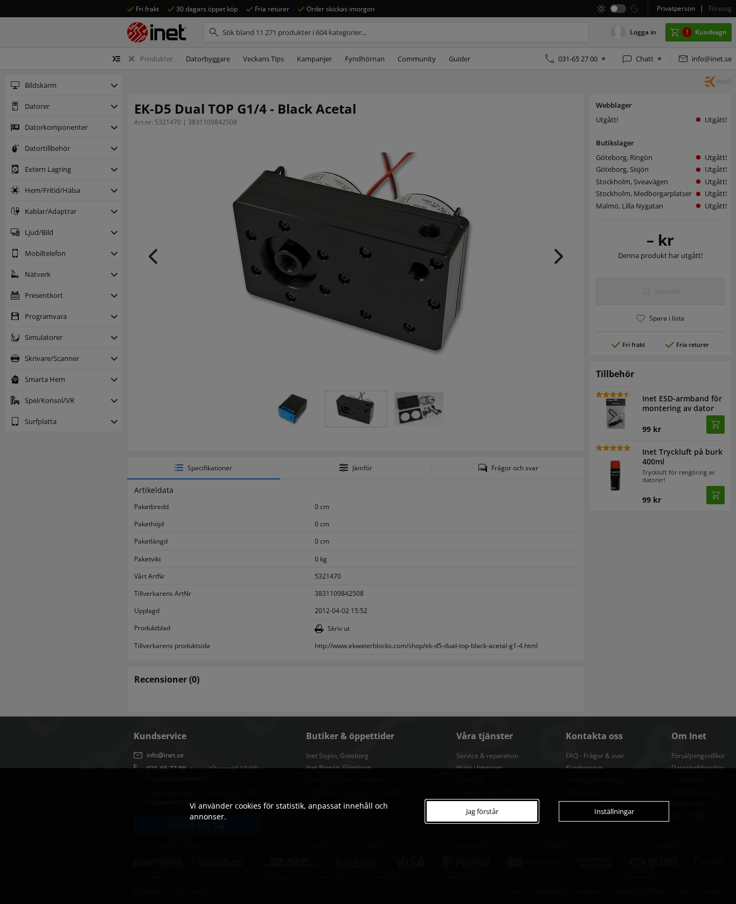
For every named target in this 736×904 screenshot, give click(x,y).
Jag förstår (482, 811)
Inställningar (614, 811)
